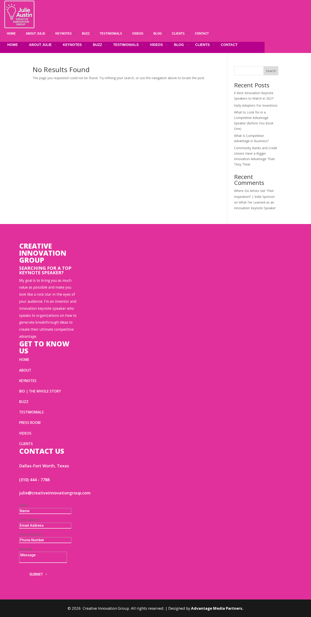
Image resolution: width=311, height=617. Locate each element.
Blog (157, 33)
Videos (137, 33)
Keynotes (63, 33)
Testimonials (111, 33)
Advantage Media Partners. (217, 608)
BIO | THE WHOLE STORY (40, 391)
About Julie (35, 33)
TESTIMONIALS (31, 412)
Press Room (30, 422)
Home (11, 33)
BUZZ (23, 401)
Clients (178, 33)
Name (23, 505)
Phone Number (30, 534)
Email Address (29, 520)
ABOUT (25, 370)
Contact (202, 33)
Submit (36, 574)
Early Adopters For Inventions (256, 105)
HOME (24, 359)
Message (26, 549)
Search (271, 71)
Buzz (86, 33)
